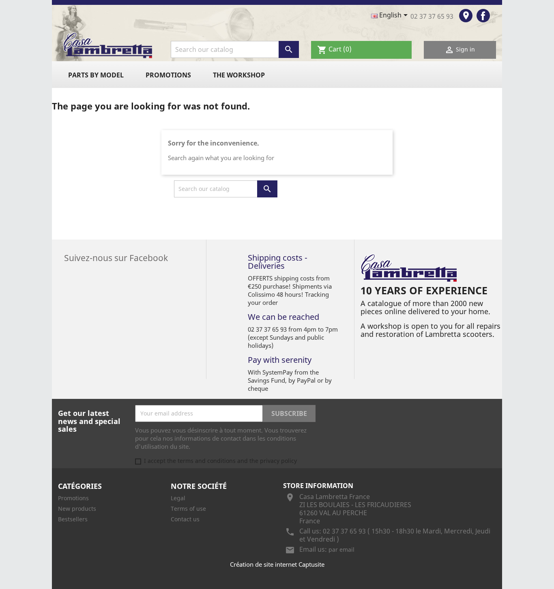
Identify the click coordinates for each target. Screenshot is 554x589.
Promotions (168, 75)
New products (77, 508)
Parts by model (96, 75)
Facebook (483, 15)
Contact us (185, 519)
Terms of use (188, 508)
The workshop (239, 75)
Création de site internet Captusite (277, 564)
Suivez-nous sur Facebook (116, 257)
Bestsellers (73, 519)
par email (341, 549)
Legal (178, 498)
